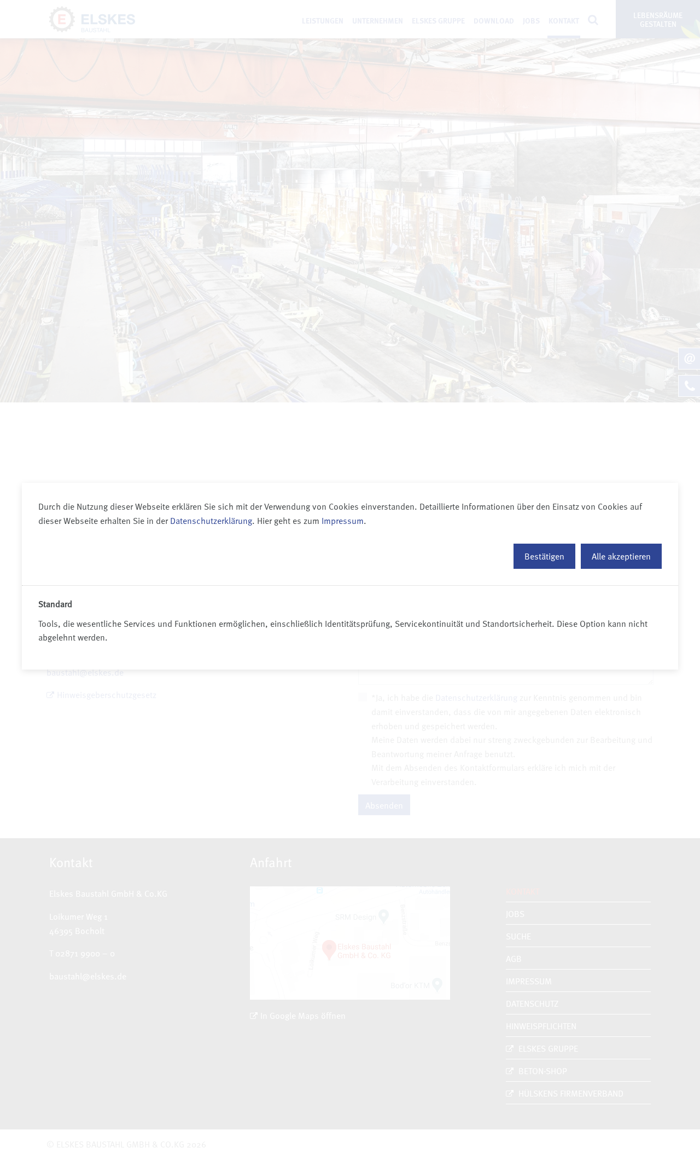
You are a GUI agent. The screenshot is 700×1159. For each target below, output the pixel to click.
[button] (544, 556)
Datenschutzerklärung (211, 520)
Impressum (343, 520)
